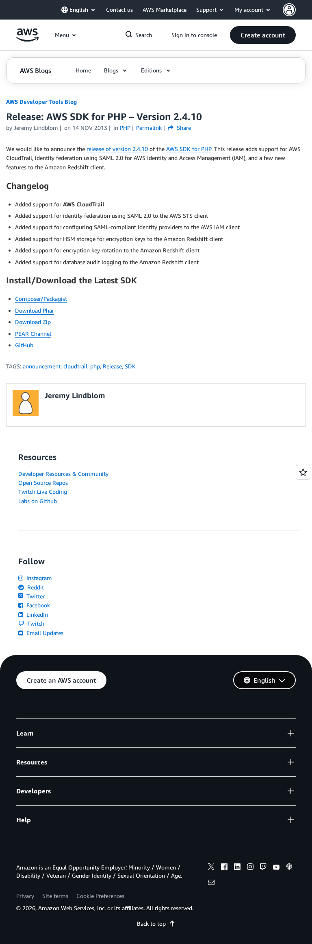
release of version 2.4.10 (117, 148)
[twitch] (263, 867)
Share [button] (183, 127)
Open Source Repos (43, 482)
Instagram (38, 577)
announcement (42, 366)
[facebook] (224, 867)
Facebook (37, 605)
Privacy (25, 895)
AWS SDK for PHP (188, 148)
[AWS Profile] (289, 9)
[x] (211, 867)
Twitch (35, 623)
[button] (263, 35)
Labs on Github (37, 500)
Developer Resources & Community (63, 473)
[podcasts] (289, 867)
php (95, 366)
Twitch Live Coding (42, 491)
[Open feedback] (303, 472)
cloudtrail (75, 366)
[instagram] (250, 867)
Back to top (151, 923)
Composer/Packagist (41, 298)
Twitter (35, 596)
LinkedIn (36, 614)
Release (112, 366)
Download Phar (34, 310)
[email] (211, 883)
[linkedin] (237, 867)
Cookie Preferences (100, 895)
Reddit (35, 587)
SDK (130, 366)
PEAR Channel (33, 333)
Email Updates (44, 632)
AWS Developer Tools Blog (41, 101)
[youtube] (276, 867)
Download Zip (33, 321)
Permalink (149, 127)
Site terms (55, 895)
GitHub (24, 345)
